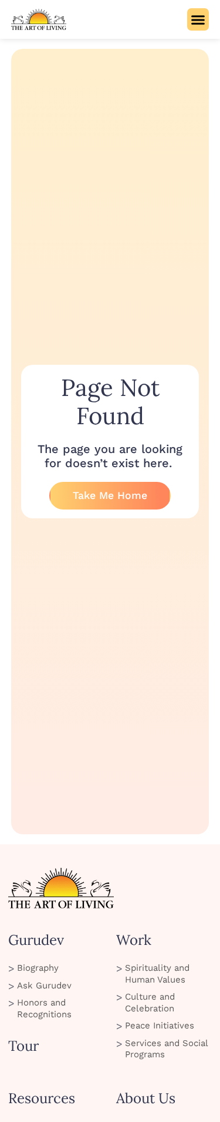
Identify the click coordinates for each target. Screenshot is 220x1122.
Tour (23, 1046)
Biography (38, 968)
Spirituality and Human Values (157, 974)
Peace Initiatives (159, 1025)
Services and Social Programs (166, 1049)
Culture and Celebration (150, 1002)
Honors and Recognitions (44, 1008)
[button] (198, 19)
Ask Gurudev (44, 985)
